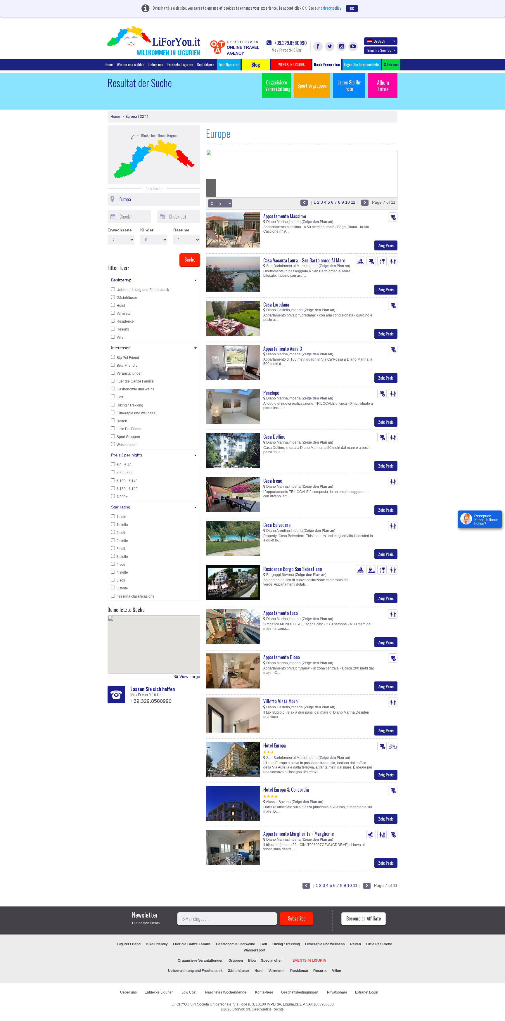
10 (347, 202)
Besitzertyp (121, 280)
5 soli (121, 580)
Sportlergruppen (312, 85)
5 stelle (122, 588)
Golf (120, 397)
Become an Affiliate (363, 918)
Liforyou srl (241, 1009)
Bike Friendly (127, 366)
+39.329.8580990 (290, 43)
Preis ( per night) (126, 455)
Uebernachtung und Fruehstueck (143, 290)
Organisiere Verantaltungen (200, 960)
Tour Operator (228, 65)
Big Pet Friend (128, 358)
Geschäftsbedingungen (300, 992)
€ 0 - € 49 (124, 465)
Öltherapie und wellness (136, 413)
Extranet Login (366, 992)
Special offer (271, 960)
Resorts (123, 329)
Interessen (121, 347)
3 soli (121, 549)
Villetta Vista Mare (280, 701)
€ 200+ (122, 497)
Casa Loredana (276, 304)
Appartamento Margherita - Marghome (298, 833)
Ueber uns (155, 65)
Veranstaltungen (130, 373)
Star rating (120, 507)
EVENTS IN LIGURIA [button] (291, 65)
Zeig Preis (386, 245)
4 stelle (122, 572)
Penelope (271, 392)
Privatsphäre (337, 992)
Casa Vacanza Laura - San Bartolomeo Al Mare (304, 260)
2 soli (121, 533)
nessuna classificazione (136, 596)
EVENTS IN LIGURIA (309, 960)
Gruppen (236, 960)
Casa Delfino (274, 436)
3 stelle (122, 557)
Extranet (392, 65)
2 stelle (122, 541)
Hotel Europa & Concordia (286, 789)
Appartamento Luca (280, 613)
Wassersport (126, 445)
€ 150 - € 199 (127, 489)
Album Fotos (383, 86)
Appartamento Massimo (284, 216)
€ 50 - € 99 (125, 473)
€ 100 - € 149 (127, 481)
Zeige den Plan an (317, 222)
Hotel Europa (274, 745)
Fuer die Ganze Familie (135, 381)
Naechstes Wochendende (226, 992)
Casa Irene (272, 480)
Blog (252, 960)
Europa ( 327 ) (136, 117)
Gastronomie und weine (136, 389)
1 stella (122, 525)
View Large (189, 676)
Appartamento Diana (281, 657)
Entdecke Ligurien (180, 65)
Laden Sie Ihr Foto (349, 85)
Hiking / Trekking (130, 405)
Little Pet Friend (129, 429)
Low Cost (189, 992)
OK (352, 8)
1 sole (121, 517)
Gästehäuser (127, 298)
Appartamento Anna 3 (282, 348)
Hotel (121, 306)
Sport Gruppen (128, 437)
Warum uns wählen (130, 65)
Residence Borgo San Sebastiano (292, 568)
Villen (121, 337)
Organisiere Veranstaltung (277, 85)
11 (353, 202)
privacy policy (331, 8)
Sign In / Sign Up (379, 50)
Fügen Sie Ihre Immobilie (362, 65)
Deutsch (379, 41)
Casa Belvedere (276, 524)
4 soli (121, 565)
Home (109, 65)
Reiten (122, 421)
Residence (125, 321)
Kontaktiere (205, 65)
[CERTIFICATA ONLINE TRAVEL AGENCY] (217, 46)
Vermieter (124, 314)
